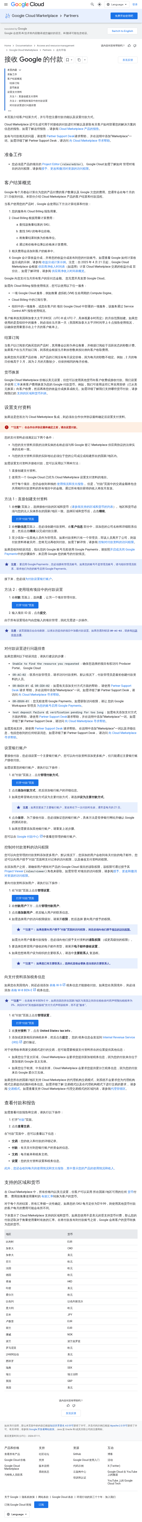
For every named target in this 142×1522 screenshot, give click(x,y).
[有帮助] (129, 45)
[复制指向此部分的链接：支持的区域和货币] (43, 1183)
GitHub (77, 1454)
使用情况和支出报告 (70, 484)
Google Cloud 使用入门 (86, 1459)
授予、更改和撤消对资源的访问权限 (65, 168)
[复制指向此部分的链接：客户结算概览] (34, 183)
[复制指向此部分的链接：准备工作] (26, 155)
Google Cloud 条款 (62, 1496)
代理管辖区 (118, 1088)
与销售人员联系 (13, 1474)
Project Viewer (13, 871)
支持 (41, 1459)
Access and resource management (55, 45)
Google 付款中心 (28, 836)
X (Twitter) (114, 1465)
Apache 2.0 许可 (119, 1425)
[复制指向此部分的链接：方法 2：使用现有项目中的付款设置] (66, 590)
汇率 (17, 384)
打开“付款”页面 (25, 519)
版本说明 (44, 1465)
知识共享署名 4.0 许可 (62, 1425)
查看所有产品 (12, 1454)
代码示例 (78, 1465)
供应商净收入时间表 (51, 266)
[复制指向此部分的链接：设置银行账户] (30, 748)
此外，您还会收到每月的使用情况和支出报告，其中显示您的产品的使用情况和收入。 (60, 1168)
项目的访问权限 (121, 929)
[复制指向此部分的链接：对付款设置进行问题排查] (49, 649)
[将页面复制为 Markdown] (79, 60)
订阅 (41, 1504)
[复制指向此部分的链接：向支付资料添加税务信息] (49, 977)
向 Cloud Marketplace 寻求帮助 (89, 140)
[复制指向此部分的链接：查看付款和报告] (39, 1103)
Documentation (24, 45)
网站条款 (43, 1496)
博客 (110, 1454)
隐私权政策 (28, 1496)
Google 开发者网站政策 (41, 1429)
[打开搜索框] (92, 4)
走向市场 (61, 50)
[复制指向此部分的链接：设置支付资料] (34, 408)
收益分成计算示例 (54, 262)
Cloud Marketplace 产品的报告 (79, 129)
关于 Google (11, 1496)
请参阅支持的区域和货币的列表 (92, 506)
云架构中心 (79, 1471)
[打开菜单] (6, 4)
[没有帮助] (135, 45)
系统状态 (44, 1471)
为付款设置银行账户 (38, 579)
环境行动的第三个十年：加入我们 (96, 1496)
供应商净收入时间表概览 (68, 271)
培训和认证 (79, 1477)
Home (7, 45)
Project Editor (51, 164)
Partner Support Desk (61, 136)
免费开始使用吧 (124, 15)
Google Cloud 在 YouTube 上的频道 (122, 1473)
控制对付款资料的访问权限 (116, 542)
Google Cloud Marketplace (35, 15)
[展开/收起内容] (20, 70)
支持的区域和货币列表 (32, 393)
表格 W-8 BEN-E (21, 990)
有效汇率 (47, 1196)
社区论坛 (44, 1454)
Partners (71, 15)
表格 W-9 (56, 985)
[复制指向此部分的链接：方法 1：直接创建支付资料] (51, 499)
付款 (22, 1119)
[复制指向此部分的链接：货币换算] (23, 372)
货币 (130, 1192)
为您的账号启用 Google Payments (59, 705)
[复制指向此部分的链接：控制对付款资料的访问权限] (52, 847)
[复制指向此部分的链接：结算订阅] (23, 338)
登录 (135, 4)
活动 (110, 1459)
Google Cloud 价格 (15, 1459)
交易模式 (14, 1088)
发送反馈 (128, 60)
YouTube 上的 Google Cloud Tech (120, 1482)
